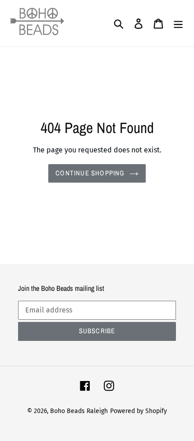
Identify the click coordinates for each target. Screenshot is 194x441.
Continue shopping (90, 173)
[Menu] (178, 23)
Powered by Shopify (138, 411)
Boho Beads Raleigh (79, 411)
